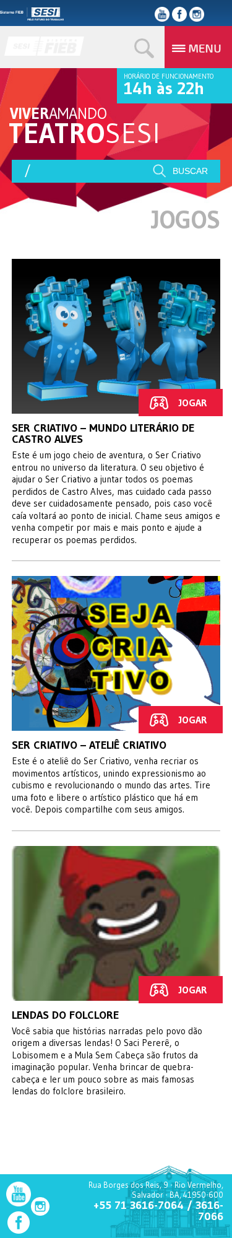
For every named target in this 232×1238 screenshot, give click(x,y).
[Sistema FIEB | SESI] (47, 52)
